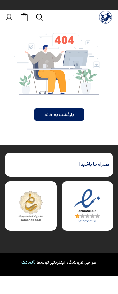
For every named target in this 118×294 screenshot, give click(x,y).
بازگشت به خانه (59, 114)
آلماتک (28, 262)
